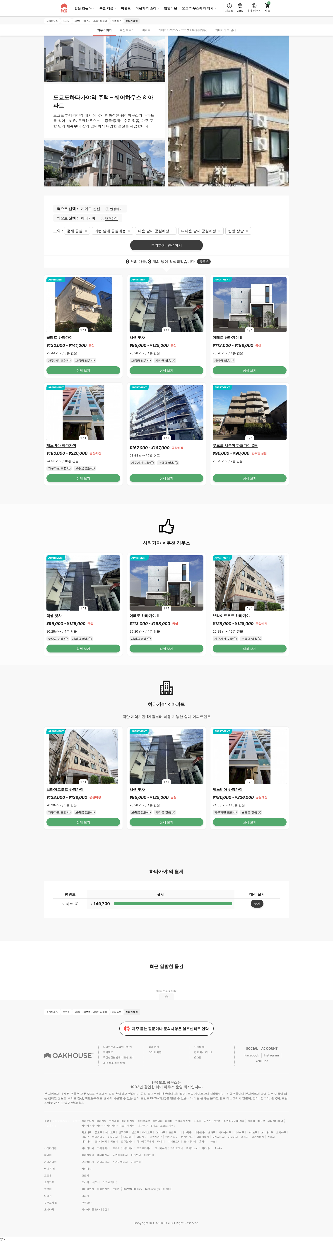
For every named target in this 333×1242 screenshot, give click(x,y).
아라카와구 (98, 1136)
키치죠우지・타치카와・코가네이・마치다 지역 (108, 1121)
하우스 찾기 (104, 30)
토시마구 (281, 1132)
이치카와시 (88, 1155)
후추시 (245, 1136)
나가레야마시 (120, 1155)
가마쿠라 (136, 1161)
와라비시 (207, 1148)
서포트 (229, 10)
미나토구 (110, 1132)
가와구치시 (103, 1148)
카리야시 (87, 1168)
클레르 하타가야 (59, 337)
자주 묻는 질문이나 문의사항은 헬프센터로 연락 (170, 1028)
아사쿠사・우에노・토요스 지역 (155, 1125)
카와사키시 (103, 1161)
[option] (83, 305)
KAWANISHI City (132, 1189)
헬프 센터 (153, 1046)
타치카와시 (203, 1136)
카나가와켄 (50, 1161)
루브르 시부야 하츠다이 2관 (235, 445)
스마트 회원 (155, 1052)
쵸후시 (271, 1136)
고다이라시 (189, 1141)
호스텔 (197, 1057)
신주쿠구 (123, 1132)
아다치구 (142, 1136)
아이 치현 (49, 1168)
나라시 (85, 1195)
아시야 (167, 1189)
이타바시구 (114, 1136)
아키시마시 (258, 1136)
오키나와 (49, 1209)
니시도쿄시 (174, 1141)
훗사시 (203, 1141)
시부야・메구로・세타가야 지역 (265, 1121)
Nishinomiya (152, 1189)
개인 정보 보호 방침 (114, 1062)
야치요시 (149, 1155)
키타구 (85, 1136)
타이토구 (147, 1132)
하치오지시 (187, 1136)
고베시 (116, 1189)
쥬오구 (98, 1132)
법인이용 (170, 8)
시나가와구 (185, 1132)
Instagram (271, 1055)
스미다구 (160, 1132)
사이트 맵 (199, 1046)
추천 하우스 (127, 30)
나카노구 (252, 1132)
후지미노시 (192, 1148)
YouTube (262, 1061)
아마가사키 (103, 1189)
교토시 (85, 1175)
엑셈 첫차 (137, 337)
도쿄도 (48, 1121)
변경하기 (116, 209)
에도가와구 (171, 1136)
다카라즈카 (88, 1189)
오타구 (211, 1132)
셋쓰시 (96, 1182)
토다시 (116, 1148)
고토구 (172, 1132)
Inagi (212, 1141)
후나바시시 (103, 1155)
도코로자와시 (144, 1148)
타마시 (161, 1141)
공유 (202, 261)
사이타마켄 (50, 1148)
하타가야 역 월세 (225, 30)
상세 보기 (83, 370)
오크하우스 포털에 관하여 (117, 1046)
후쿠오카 (87, 1202)
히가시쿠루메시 (145, 1141)
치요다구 (87, 1132)
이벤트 (126, 8)
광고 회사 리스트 (203, 1052)
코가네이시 (101, 1141)
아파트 (146, 30)
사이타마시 (88, 1148)
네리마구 (128, 1136)
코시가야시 (161, 1148)
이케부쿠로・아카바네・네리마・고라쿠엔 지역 (164, 1121)
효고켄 (48, 1189)
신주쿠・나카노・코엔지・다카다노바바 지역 (219, 1121)
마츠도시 (136, 1155)
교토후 (48, 1175)
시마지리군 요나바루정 (94, 1209)
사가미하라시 (120, 1161)
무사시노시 (218, 1136)
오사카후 (49, 1182)
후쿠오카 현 (50, 1202)
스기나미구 (267, 1132)
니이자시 (128, 1148)
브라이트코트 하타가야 (231, 615)
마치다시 (87, 1141)
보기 (257, 904)
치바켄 (48, 1155)
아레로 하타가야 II (227, 337)
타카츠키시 (109, 1182)
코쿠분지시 (127, 1141)
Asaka (218, 1148)
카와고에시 (176, 1148)
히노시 (114, 1141)
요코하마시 (88, 1161)
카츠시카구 (156, 1136)
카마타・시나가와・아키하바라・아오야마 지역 (108, 1125)
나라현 (48, 1195)
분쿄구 (135, 1132)
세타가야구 (225, 1132)
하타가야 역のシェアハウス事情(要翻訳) (183, 30)
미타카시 (233, 1136)
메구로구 (200, 1132)
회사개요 (108, 1052)
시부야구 (239, 1132)
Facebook (251, 1055)
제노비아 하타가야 (61, 445)
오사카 (85, 1182)
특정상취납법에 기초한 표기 (118, 1057)
